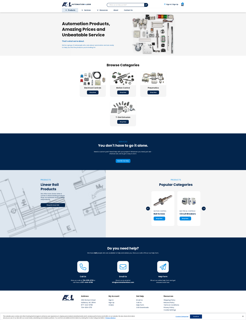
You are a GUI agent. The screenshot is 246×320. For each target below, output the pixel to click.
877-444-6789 (87, 282)
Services (87, 10)
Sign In (168, 4)
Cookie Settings (170, 310)
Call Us (138, 302)
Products (71, 10)
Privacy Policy (169, 307)
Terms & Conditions (171, 305)
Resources (104, 10)
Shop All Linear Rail (53, 205)
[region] (123, 316)
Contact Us (128, 10)
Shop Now (92, 92)
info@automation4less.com (123, 282)
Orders (111, 305)
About (115, 10)
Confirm (196, 316)
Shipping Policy (169, 300)
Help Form (140, 305)
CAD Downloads (142, 307)
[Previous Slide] (148, 208)
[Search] (146, 5)
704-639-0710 (88, 280)
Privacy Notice (110, 318)
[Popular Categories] (204, 208)
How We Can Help (123, 161)
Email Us (139, 300)
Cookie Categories (182, 316)
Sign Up (175, 4)
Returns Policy (169, 302)
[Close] (243, 316)
